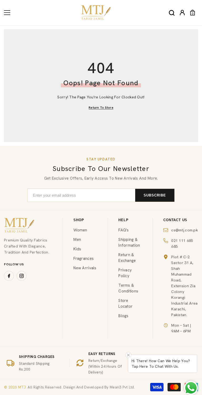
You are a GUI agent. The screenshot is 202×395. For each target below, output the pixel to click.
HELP (123, 220)
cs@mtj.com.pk (184, 229)
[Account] (182, 13)
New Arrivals (84, 268)
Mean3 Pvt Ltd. (122, 387)
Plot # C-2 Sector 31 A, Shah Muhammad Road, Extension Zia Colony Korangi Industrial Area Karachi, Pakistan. (184, 285)
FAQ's (123, 230)
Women (80, 230)
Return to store (101, 107)
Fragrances (83, 258)
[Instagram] (22, 276)
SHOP (78, 220)
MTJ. (22, 387)
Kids (77, 249)
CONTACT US (175, 220)
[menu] (7, 12)
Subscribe (155, 195)
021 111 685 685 (182, 243)
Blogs (123, 315)
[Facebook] (9, 276)
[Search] (172, 13)
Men (77, 239)
